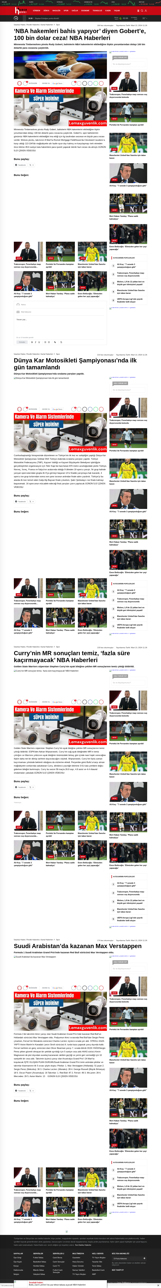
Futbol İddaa (38, 1258)
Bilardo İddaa (38, 1270)
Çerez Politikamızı (124, 1283)
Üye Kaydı (18, 1262)
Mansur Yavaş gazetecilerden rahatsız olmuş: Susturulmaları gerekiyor (62, 18)
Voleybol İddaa (39, 1274)
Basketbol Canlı (98, 1270)
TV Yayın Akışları (79, 1274)
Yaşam (117, 11)
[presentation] (21, 18)
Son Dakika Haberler (83, 1245)
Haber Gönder (78, 1266)
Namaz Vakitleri (78, 1270)
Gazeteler (76, 1258)
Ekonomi (85, 11)
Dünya (46, 11)
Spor (66, 11)
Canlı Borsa (57, 1258)
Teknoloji (97, 11)
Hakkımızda (18, 1270)
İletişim (16, 1274)
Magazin (56, 11)
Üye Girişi (17, 1258)
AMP (94, 1274)
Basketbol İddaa (39, 1262)
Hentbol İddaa (38, 1266)
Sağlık (75, 11)
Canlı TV (56, 1266)
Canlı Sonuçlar (59, 1262)
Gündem (36, 11)
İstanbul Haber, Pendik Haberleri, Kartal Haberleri (33, 25)
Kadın (108, 11)
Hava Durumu (78, 1262)
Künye (16, 1266)
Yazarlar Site (97, 1262)
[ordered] (45, 342)
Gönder (22, 342)
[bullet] (49, 342)
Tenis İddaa (96, 1266)
